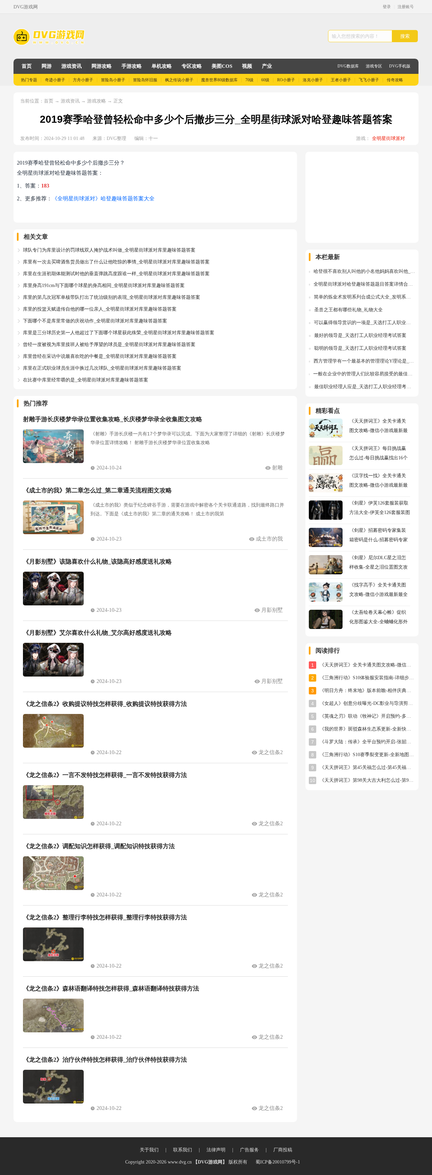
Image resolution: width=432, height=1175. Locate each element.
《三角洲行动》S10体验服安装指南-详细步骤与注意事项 (367, 677)
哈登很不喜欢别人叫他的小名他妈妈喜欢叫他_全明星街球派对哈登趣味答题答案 (364, 271)
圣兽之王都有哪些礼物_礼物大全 (348, 309)
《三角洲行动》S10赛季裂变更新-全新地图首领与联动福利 (367, 754)
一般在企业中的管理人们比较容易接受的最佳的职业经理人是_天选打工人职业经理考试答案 (364, 373)
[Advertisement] (362, 197)
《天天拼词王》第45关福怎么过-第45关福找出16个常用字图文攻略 (367, 767)
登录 (387, 6)
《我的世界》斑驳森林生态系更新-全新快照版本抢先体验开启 (367, 729)
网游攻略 (101, 66)
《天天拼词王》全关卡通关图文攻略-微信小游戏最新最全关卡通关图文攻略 (367, 664)
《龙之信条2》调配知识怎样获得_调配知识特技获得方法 (99, 846)
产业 (267, 66)
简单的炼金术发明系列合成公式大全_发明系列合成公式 (364, 296)
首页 (27, 66)
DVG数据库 (348, 66)
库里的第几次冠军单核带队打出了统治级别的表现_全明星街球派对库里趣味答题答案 (111, 297)
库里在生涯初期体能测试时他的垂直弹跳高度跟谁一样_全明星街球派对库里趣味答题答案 (116, 273)
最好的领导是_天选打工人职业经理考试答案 (360, 335)
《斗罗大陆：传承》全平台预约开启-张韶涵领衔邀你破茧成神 (367, 741)
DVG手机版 (399, 66)
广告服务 (249, 1149)
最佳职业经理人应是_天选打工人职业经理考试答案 (364, 386)
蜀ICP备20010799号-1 (277, 1162)
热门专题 (29, 80)
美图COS (222, 66)
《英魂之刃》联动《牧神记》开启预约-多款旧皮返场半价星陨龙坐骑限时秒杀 (367, 716)
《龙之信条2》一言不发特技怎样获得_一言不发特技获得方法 (105, 775)
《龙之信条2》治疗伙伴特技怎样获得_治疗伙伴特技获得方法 (105, 1059)
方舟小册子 (83, 80)
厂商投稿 (282, 1149)
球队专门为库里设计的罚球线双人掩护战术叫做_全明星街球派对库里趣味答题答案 (109, 250)
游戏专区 (374, 66)
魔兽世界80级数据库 (219, 80)
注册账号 (406, 6)
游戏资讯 (71, 66)
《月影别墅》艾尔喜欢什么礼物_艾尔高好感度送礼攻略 (97, 632)
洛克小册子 (313, 80)
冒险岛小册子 (113, 80)
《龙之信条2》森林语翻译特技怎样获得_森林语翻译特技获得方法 (111, 988)
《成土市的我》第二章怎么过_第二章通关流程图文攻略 (97, 490)
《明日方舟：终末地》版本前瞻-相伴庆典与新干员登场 (367, 690)
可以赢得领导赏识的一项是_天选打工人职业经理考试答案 (364, 322)
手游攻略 (132, 66)
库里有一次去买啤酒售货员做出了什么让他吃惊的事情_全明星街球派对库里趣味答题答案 (116, 261)
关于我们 (149, 1149)
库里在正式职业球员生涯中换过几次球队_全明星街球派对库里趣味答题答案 (102, 368)
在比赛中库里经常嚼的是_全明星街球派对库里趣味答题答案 (85, 379)
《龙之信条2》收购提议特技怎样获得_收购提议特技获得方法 (105, 703)
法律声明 (216, 1149)
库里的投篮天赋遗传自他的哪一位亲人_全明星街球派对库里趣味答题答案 (100, 309)
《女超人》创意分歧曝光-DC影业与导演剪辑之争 (367, 703)
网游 (47, 66)
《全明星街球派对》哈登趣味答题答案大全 (103, 198)
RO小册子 (286, 80)
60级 (265, 80)
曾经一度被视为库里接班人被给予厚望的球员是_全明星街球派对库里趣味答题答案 (109, 344)
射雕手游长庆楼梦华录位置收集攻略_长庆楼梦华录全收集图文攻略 (112, 419)
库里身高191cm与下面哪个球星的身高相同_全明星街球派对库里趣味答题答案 (104, 285)
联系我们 (182, 1149)
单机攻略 (162, 66)
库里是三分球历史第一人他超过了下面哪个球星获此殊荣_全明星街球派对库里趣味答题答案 (118, 332)
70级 (249, 80)
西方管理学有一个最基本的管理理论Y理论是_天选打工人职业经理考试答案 (364, 361)
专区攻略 (192, 66)
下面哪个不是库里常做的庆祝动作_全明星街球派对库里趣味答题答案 (95, 320)
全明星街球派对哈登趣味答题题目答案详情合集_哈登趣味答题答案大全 (364, 284)
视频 (247, 66)
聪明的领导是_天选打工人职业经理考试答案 (360, 348)
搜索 (405, 36)
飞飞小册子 (369, 80)
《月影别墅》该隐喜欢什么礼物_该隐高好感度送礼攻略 (97, 561)
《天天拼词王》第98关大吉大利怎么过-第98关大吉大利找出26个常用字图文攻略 (367, 780)
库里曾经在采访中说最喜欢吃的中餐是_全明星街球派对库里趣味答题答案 (100, 356)
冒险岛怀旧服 (145, 80)
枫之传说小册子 (179, 80)
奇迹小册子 (55, 80)
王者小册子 (341, 80)
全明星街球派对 (388, 138)
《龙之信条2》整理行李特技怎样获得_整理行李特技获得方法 (105, 917)
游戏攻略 (96, 101)
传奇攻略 (395, 80)
